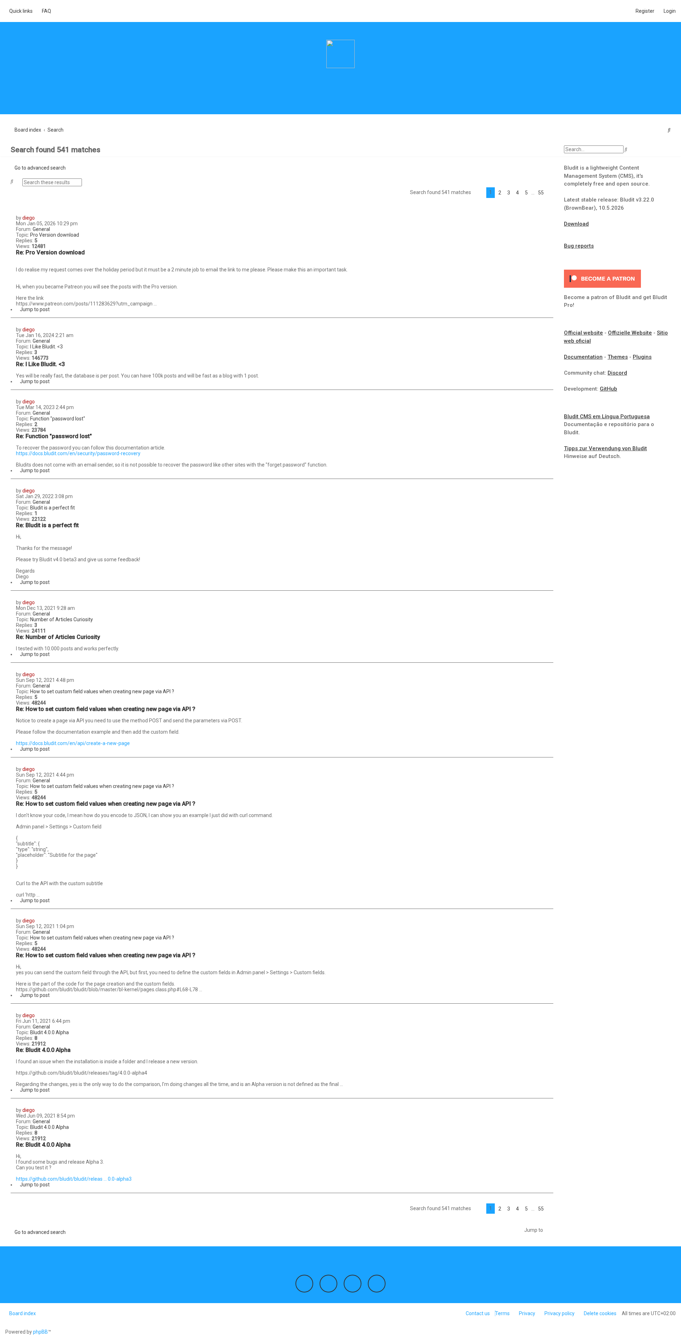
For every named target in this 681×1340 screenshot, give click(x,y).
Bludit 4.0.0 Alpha (49, 1032)
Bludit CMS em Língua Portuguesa (607, 416)
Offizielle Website (630, 333)
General (41, 229)
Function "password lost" (57, 418)
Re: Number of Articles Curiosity (58, 637)
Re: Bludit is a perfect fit (47, 525)
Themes (618, 357)
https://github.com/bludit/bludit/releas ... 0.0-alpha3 (74, 1179)
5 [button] (526, 192)
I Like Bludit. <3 (46, 346)
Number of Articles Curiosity (61, 619)
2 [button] (499, 192)
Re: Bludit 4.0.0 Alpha (43, 1050)
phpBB (40, 1332)
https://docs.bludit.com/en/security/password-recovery (78, 453)
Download (576, 224)
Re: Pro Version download (50, 252)
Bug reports (579, 246)
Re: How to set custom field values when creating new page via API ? (105, 709)
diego (28, 218)
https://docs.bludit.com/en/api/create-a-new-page (73, 743)
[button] (478, 192)
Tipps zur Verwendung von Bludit (605, 448)
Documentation (583, 357)
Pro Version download (54, 235)
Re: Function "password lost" (54, 436)
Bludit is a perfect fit (52, 508)
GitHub (608, 389)
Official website (583, 333)
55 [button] (541, 192)
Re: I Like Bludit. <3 (40, 364)
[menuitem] (44, 11)
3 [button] (508, 192)
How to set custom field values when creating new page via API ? (102, 691)
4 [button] (517, 192)
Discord (617, 373)
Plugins (642, 357)
